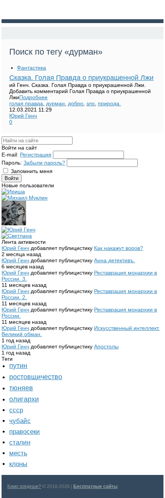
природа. (109, 103)
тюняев (21, 388)
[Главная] (8, 33)
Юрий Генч (23, 116)
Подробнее (33, 97)
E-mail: (10, 155)
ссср (16, 410)
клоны (18, 464)
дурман (55, 103)
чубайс (20, 421)
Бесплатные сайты (95, 486)
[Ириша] (13, 191)
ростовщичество (35, 377)
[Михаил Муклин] (25, 198)
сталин (19, 442)
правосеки (24, 431)
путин (18, 366)
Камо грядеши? (24, 486)
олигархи (24, 399)
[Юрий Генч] (18, 230)
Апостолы (106, 346)
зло (90, 103)
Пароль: (12, 163)
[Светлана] (17, 236)
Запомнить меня (32, 171)
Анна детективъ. (114, 260)
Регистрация (35, 155)
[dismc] (14, 223)
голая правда (26, 103)
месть (18, 453)
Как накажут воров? (118, 248)
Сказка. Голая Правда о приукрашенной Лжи (81, 78)
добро (75, 103)
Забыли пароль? (44, 163)
